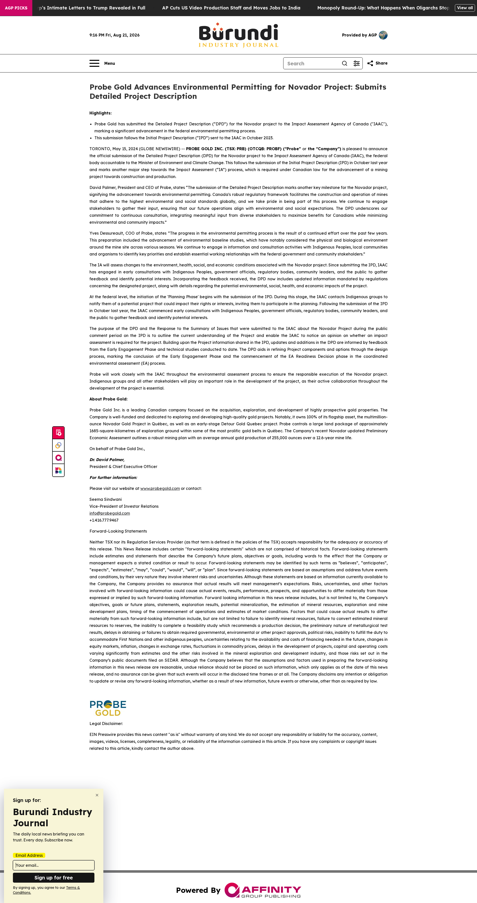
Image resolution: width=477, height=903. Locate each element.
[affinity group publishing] (58, 458)
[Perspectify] (58, 445)
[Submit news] (58, 433)
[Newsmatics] (58, 470)
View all (465, 7)
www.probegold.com (160, 488)
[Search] (345, 63)
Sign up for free (54, 877)
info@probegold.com (109, 513)
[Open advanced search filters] (356, 63)
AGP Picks (16, 7)
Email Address (29, 855)
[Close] (97, 795)
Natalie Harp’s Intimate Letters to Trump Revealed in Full (78, 8)
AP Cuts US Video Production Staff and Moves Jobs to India (231, 8)
